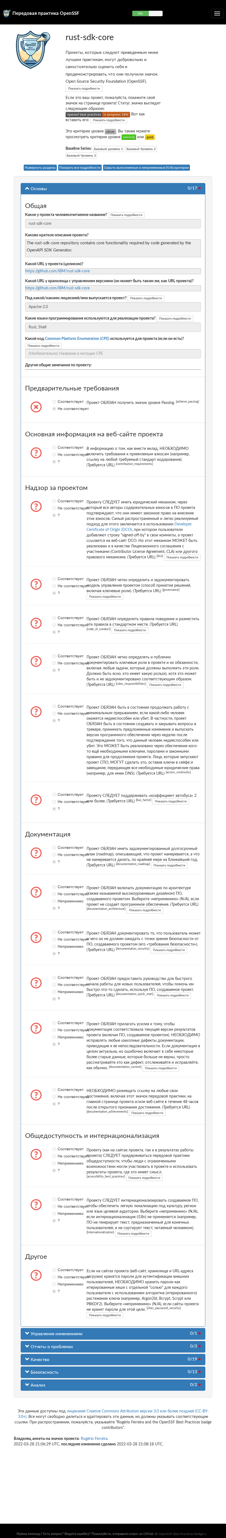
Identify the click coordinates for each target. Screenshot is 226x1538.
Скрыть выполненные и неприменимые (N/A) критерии (146, 167)
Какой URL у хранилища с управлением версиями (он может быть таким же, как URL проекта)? (109, 281)
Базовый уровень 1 (108, 149)
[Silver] (110, 131)
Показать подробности (84, 88)
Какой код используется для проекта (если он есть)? (104, 339)
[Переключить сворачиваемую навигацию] (217, 13)
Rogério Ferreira (94, 1439)
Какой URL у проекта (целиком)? (54, 264)
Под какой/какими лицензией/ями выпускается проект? (76, 298)
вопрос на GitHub (141, 1534)
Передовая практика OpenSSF (45, 13)
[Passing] (129, 137)
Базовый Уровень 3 (81, 155)
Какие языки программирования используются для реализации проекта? (90, 318)
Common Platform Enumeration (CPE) (77, 339)
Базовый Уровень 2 (141, 149)
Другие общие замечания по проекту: (58, 365)
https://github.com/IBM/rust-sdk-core (57, 271)
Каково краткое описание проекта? (56, 235)
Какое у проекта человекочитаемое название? (66, 215)
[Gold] (150, 137)
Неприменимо (59, 901)
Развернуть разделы (40, 167)
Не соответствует (59, 408)
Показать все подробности (80, 167)
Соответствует (59, 401)
